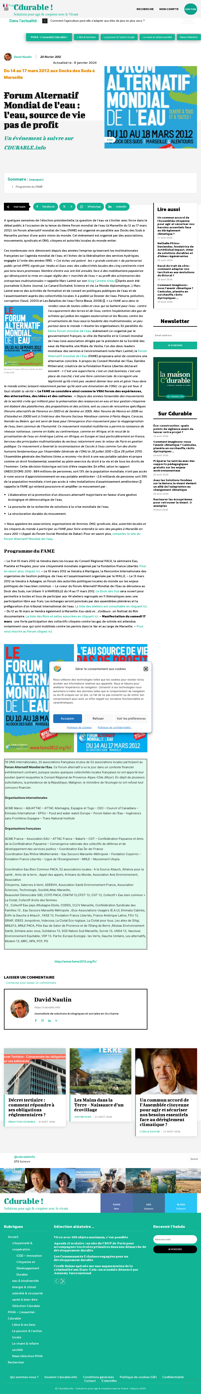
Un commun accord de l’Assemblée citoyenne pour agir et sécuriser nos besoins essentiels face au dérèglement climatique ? (176, 225)
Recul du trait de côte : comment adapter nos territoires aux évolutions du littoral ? (176, 270)
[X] (56, 1019)
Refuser (98, 718)
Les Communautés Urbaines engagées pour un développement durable (91, 1258)
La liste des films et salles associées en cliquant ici (62, 616)
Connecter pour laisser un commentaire (31, 982)
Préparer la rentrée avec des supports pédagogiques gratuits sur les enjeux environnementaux (174, 466)
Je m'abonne (175, 345)
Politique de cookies (79, 727)
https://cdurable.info (47, 1007)
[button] (146, 669)
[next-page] (62, 1281)
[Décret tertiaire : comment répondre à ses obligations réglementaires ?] (35, 1071)
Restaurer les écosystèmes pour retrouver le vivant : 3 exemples (172, 502)
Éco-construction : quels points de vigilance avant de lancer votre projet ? (173, 428)
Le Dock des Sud (107, 591)
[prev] (184, 20)
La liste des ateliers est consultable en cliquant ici (111, 606)
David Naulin (22, 57)
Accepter (67, 718)
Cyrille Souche (150, 1131)
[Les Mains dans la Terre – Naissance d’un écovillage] (101, 1071)
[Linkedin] (49, 1019)
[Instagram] (42, 1019)
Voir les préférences (131, 718)
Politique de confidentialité (115, 727)
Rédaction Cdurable (21, 1122)
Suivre (194, 1158)
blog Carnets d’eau (101, 280)
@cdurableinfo (24, 1157)
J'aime (116, 1194)
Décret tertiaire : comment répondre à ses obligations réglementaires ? (31, 1107)
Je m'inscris (175, 1249)
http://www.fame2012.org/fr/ (76, 961)
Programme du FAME (29, 186)
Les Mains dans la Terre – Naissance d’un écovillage (99, 1104)
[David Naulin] (8, 57)
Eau (110, 140)
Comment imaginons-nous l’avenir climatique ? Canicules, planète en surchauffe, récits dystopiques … (175, 291)
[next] (191, 20)
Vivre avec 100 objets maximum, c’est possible (91, 1237)
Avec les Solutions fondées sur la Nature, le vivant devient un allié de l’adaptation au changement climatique (174, 485)
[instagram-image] (12, 1180)
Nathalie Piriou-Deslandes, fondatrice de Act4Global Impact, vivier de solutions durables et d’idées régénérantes (175, 249)
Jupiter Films (82, 1117)
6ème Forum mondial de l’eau (69, 330)
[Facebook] (35, 1019)
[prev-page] (56, 1281)
